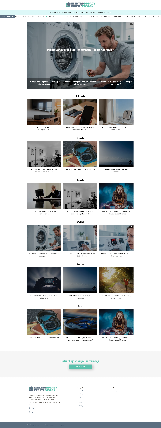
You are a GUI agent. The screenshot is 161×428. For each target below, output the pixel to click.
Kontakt (32, 412)
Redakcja (32, 408)
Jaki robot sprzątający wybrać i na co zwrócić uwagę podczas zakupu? (80, 338)
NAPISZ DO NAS (80, 367)
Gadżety (80, 138)
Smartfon (80, 264)
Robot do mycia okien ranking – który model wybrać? (116, 128)
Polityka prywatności (33, 425)
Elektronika (80, 96)
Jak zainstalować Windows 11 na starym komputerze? (44, 212)
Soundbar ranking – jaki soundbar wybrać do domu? (44, 128)
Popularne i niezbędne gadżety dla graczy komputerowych (44, 170)
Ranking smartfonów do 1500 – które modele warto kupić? (80, 128)
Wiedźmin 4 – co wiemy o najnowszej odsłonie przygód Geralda (116, 212)
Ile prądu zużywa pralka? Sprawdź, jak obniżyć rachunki (45, 83)
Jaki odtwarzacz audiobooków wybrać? (80, 169)
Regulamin (63, 425)
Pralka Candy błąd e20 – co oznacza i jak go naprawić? (80, 50)
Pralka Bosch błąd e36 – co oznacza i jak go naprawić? (80, 17)
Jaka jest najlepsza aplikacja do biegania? (116, 170)
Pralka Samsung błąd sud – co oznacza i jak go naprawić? (80, 83)
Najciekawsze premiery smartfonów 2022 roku (44, 296)
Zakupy (80, 306)
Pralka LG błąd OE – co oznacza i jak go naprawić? (115, 17)
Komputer (80, 180)
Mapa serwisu (49, 425)
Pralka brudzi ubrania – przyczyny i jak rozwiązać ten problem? (42, 17)
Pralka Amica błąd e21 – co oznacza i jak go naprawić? (116, 83)
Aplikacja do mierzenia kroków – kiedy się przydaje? (116, 296)
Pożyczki (116, 391)
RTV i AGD (81, 222)
